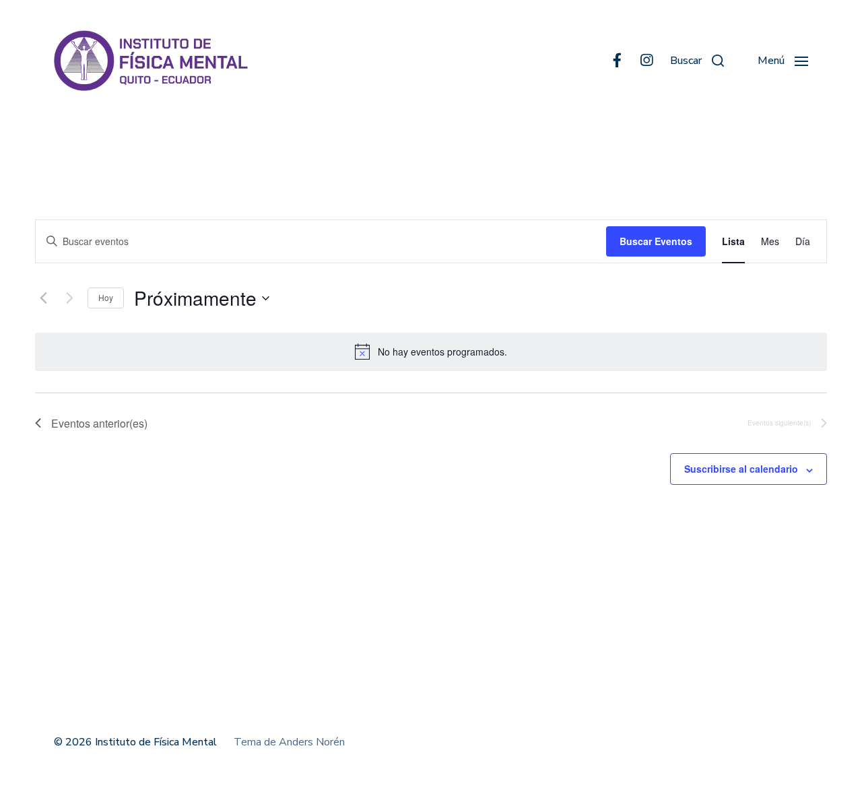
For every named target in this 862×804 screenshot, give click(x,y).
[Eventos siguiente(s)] (69, 298)
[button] (697, 60)
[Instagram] (646, 60)
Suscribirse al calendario (741, 468)
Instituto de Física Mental (156, 742)
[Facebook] (617, 60)
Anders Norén (312, 742)
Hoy (105, 297)
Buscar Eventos (656, 241)
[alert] (431, 351)
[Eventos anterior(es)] (43, 298)
